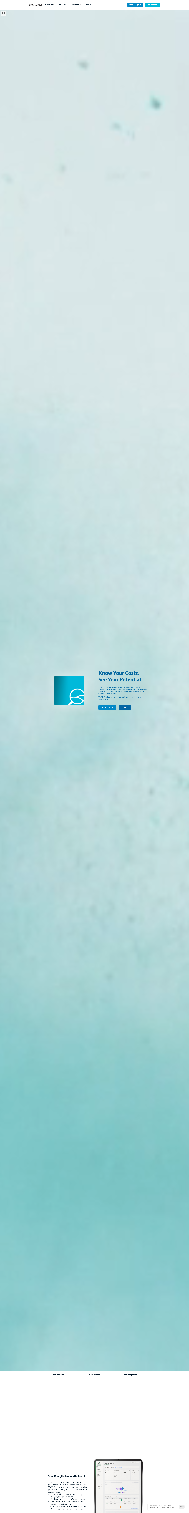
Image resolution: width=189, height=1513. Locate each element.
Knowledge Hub (130, 1374)
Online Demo (58, 1374)
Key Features (94, 1374)
